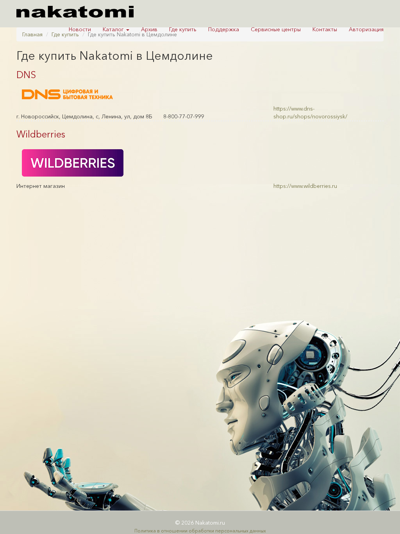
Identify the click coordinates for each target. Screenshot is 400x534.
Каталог (114, 29)
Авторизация (366, 29)
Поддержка (223, 29)
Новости (80, 29)
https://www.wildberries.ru (305, 185)
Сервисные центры (276, 29)
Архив (149, 29)
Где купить (182, 29)
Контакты (324, 29)
